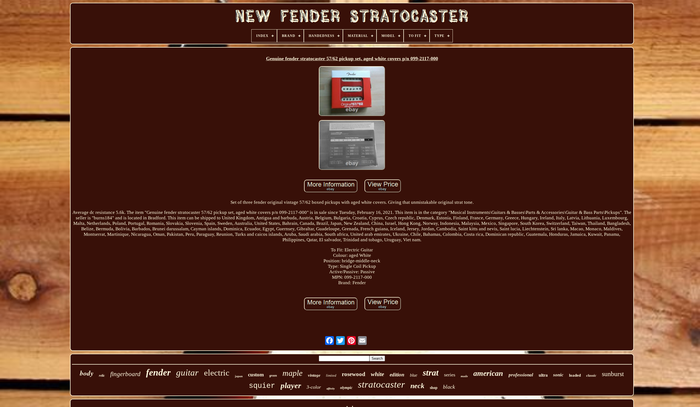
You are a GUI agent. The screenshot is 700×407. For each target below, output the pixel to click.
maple (292, 372)
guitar (187, 372)
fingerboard (125, 374)
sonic (558, 374)
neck (417, 386)
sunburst (613, 373)
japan (239, 376)
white (377, 374)
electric (216, 372)
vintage (314, 375)
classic (591, 375)
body (87, 373)
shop (434, 388)
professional (521, 374)
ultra (543, 375)
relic (102, 375)
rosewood (353, 374)
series (449, 374)
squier (262, 386)
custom (256, 374)
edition (397, 374)
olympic (346, 388)
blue (413, 375)
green (273, 375)
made (464, 376)
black (449, 387)
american (488, 373)
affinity (330, 388)
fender (158, 372)
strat (431, 372)
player (291, 385)
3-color (314, 387)
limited (331, 375)
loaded (575, 375)
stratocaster (381, 384)
